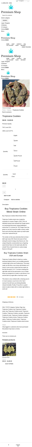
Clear (13, 176)
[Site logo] (11, 8)
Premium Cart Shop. (18, 405)
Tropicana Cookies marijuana (20, 315)
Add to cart (7, 195)
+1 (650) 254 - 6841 (6, 3)
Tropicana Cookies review (9, 317)
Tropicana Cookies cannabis (15, 313)
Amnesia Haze (5, 357)
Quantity (5, 174)
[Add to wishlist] (14, 344)
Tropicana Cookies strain (13, 319)
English (21, 0)
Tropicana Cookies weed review (20, 321)
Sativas (9, 110)
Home (4, 110)
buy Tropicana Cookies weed (14, 311)
